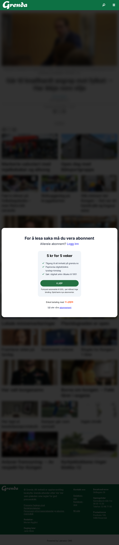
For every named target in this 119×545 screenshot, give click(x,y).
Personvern (29, 511)
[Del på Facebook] (55, 111)
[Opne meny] (114, 5)
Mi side (76, 511)
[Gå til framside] (15, 5)
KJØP (59, 283)
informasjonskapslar (44, 511)
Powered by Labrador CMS (59, 541)
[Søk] (104, 5)
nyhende (59, 123)
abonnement (65, 307)
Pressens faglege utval (34, 505)
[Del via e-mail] (64, 111)
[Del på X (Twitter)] (59, 111)
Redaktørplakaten (32, 508)
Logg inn (59, 244)
